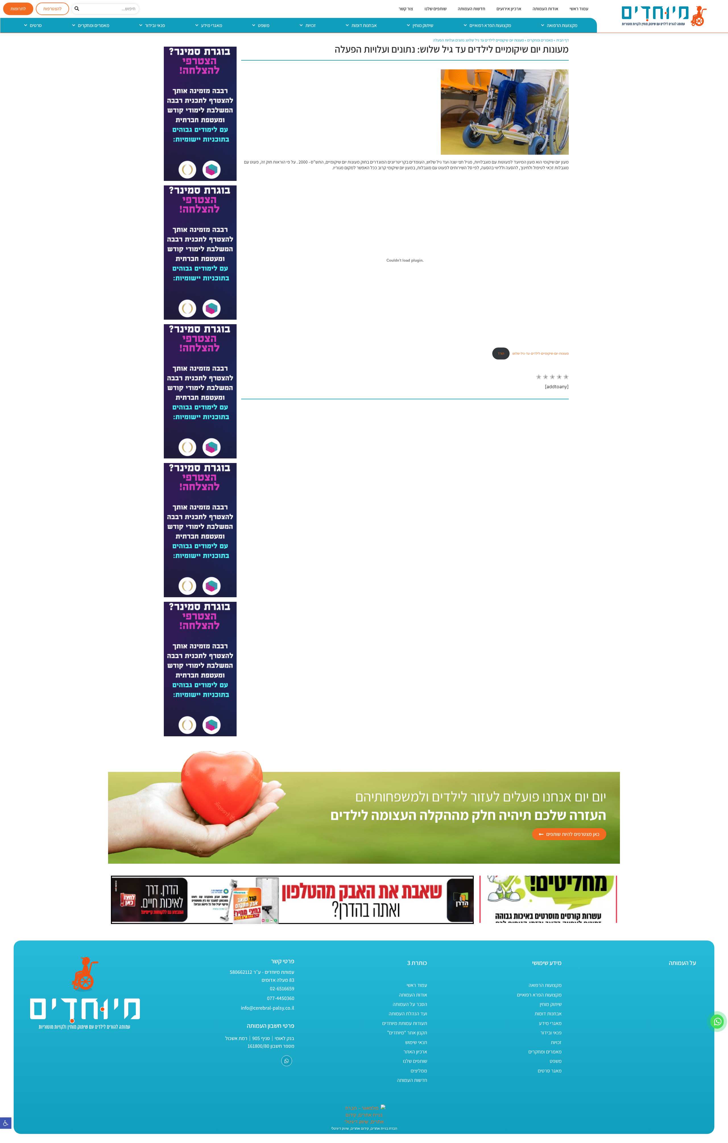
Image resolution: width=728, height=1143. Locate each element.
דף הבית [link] (562, 40)
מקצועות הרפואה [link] (562, 25)
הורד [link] (501, 353)
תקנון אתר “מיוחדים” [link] (407, 1032)
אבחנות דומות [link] (364, 25)
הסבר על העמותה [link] (410, 1004)
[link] (5, 1123)
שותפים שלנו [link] (435, 9)
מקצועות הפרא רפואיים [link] (490, 25)
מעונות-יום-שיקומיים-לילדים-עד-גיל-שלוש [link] (540, 353)
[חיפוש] (77, 9)
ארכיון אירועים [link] (509, 9)
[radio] (538, 377)
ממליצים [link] (419, 1070)
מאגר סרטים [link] (550, 1070)
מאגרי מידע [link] (211, 25)
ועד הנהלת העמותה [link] (408, 1013)
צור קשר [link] (406, 9)
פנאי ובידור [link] (155, 25)
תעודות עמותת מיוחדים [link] (404, 1023)
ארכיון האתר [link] (415, 1051)
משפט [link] (263, 25)
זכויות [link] (310, 25)
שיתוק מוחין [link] (423, 25)
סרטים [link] (36, 25)
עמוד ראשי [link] (579, 9)
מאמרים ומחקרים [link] (93, 25)
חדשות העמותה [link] (471, 9)
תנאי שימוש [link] (416, 1042)
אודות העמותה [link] (545, 9)
